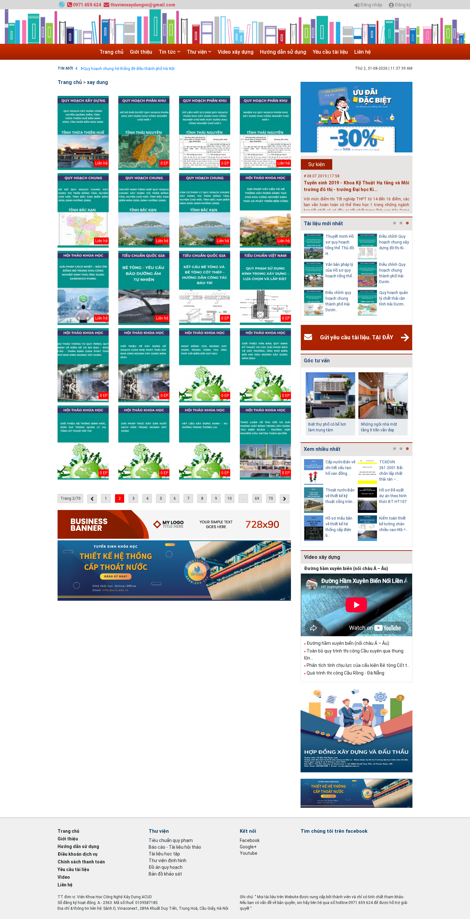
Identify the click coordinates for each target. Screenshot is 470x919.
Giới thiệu (141, 52)
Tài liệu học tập (164, 853)
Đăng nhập (370, 5)
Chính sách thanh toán (81, 861)
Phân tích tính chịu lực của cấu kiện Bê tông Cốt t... (358, 665)
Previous (299, 276)
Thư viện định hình (167, 860)
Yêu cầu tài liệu (330, 52)
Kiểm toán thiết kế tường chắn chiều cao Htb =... (394, 524)
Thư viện (197, 52)
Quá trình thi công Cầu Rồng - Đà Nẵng (345, 673)
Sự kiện (316, 164)
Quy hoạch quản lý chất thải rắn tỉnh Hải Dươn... (393, 298)
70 (271, 498)
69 (257, 498)
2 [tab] (401, 223)
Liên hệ (362, 52)
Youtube (248, 853)
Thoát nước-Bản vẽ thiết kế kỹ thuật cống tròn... (340, 496)
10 (229, 498)
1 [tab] (394, 223)
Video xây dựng (236, 52)
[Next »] (284, 499)
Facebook (250, 840)
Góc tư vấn (317, 361)
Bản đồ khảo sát (165, 874)
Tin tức (168, 52)
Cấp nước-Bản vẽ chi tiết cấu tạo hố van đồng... (340, 468)
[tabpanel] (331, 276)
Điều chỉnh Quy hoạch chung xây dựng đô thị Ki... (394, 242)
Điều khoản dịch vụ (78, 854)
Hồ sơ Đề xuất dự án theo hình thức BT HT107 (393, 496)
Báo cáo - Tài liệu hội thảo (175, 847)
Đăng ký (402, 5)
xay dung (97, 82)
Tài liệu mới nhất (323, 223)
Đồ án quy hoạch (166, 867)
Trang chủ (111, 52)
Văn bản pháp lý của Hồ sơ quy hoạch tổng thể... (340, 270)
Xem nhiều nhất (322, 449)
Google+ (248, 846)
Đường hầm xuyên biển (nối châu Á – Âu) (346, 568)
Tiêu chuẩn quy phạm (171, 840)
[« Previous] (92, 499)
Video (64, 877)
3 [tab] (407, 223)
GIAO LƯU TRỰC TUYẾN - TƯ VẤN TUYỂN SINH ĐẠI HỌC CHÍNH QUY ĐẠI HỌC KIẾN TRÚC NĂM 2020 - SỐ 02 (176, 68)
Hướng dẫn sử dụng (283, 52)
